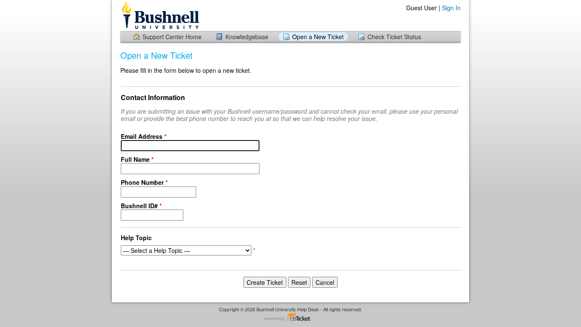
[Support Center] (159, 15)
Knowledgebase (246, 36)
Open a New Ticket (318, 36)
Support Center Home (172, 36)
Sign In (451, 7)
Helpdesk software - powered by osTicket (290, 317)
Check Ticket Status (394, 36)
